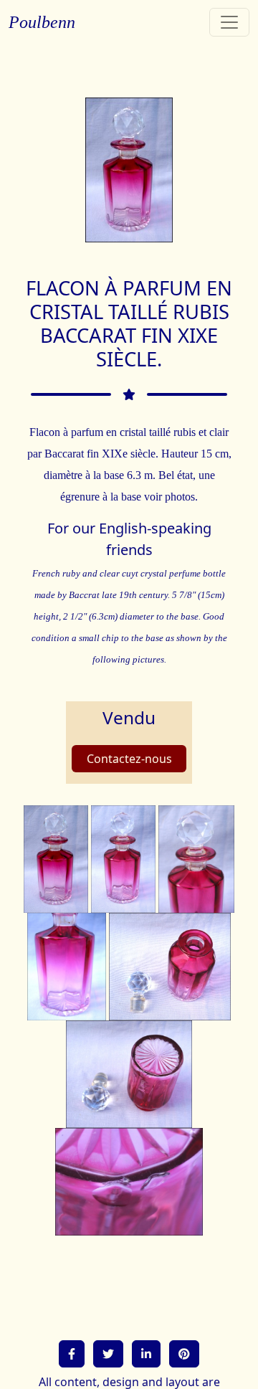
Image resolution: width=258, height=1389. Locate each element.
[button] (72, 1353)
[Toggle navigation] (229, 22)
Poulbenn (42, 22)
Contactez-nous (129, 759)
